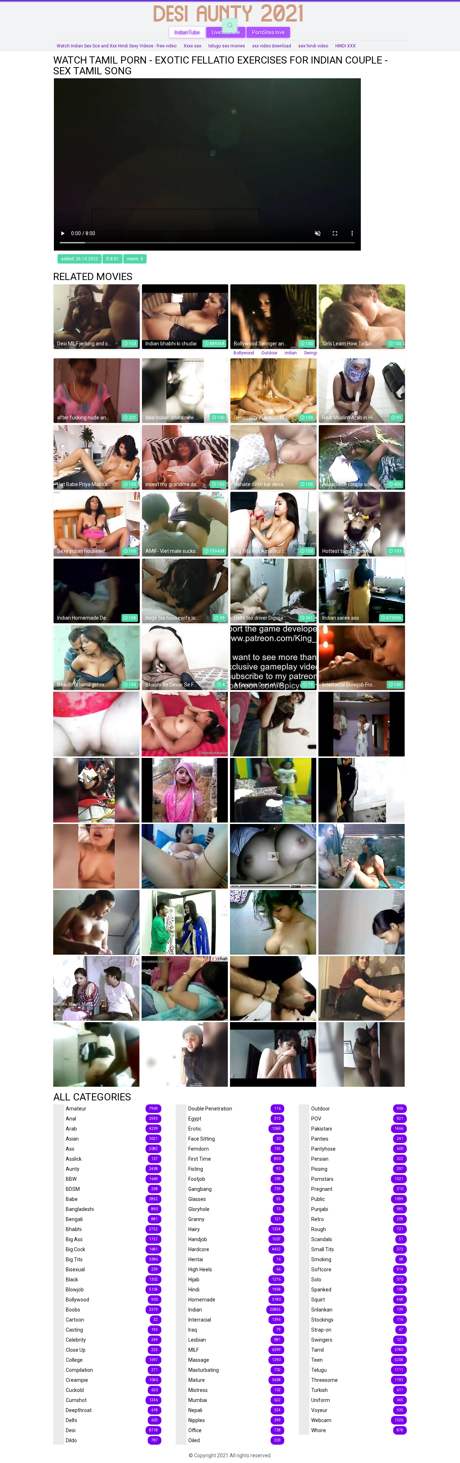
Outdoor (269, 352)
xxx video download (271, 45)
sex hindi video (313, 45)
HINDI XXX (345, 45)
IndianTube (187, 32)
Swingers (313, 352)
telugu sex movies (226, 45)
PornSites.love (268, 32)
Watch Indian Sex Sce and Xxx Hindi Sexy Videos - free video (116, 45)
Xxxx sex (192, 45)
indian (291, 352)
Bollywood (244, 352)
